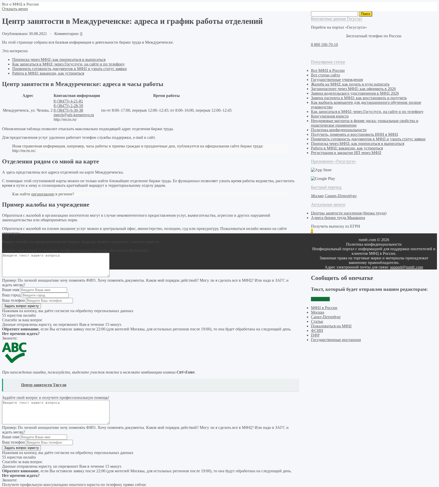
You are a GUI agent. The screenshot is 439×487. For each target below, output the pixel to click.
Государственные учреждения (337, 79)
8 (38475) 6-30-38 (68, 110)
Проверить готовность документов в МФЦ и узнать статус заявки (69, 68)
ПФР (315, 335)
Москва (317, 312)
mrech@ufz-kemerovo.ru (74, 115)
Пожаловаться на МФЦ (331, 326)
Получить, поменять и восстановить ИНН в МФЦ (354, 134)
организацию (42, 194)
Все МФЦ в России (328, 70)
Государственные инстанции (336, 340)
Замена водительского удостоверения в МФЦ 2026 (355, 93)
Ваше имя (10, 290)
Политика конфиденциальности (339, 130)
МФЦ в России (324, 308)
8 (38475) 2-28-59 (68, 106)
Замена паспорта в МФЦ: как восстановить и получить (359, 98)
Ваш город (11, 295)
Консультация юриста (330, 116)
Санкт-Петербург (326, 317)
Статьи (317, 321)
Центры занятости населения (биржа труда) (348, 213)
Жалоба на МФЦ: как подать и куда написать (350, 84)
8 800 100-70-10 (324, 44)
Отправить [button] (320, 299)
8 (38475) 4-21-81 (68, 101)
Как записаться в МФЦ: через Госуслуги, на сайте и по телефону (68, 64)
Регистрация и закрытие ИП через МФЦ (346, 152)
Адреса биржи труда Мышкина (338, 217)
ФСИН (317, 330)
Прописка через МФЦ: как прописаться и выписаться (58, 59)
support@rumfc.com (406, 267)
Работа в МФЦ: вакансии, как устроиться (48, 73)
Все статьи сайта (325, 75)
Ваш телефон (13, 300)
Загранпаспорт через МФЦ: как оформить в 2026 (353, 89)
